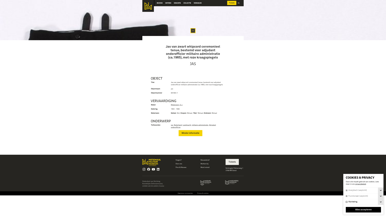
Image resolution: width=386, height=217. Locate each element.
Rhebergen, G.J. (177, 105)
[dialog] (363, 194)
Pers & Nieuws (181, 167)
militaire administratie (200, 125)
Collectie (187, 3)
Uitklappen (193, 30)
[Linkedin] (158, 169)
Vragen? (179, 160)
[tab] (380, 190)
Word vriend (205, 167)
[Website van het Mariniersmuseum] (234, 183)
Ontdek (168, 3)
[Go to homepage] (154, 163)
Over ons (179, 164)
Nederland (178, 125)
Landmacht (187, 125)
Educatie (177, 3)
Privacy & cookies (202, 193)
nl (239, 3)
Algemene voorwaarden (185, 193)
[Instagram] (144, 169)
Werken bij (204, 164)
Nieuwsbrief (205, 160)
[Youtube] (153, 169)
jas (172, 125)
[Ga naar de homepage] (148, 6)
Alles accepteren (363, 210)
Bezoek (160, 3)
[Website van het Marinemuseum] (208, 183)
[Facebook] (148, 169)
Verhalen (198, 3)
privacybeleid (360, 184)
